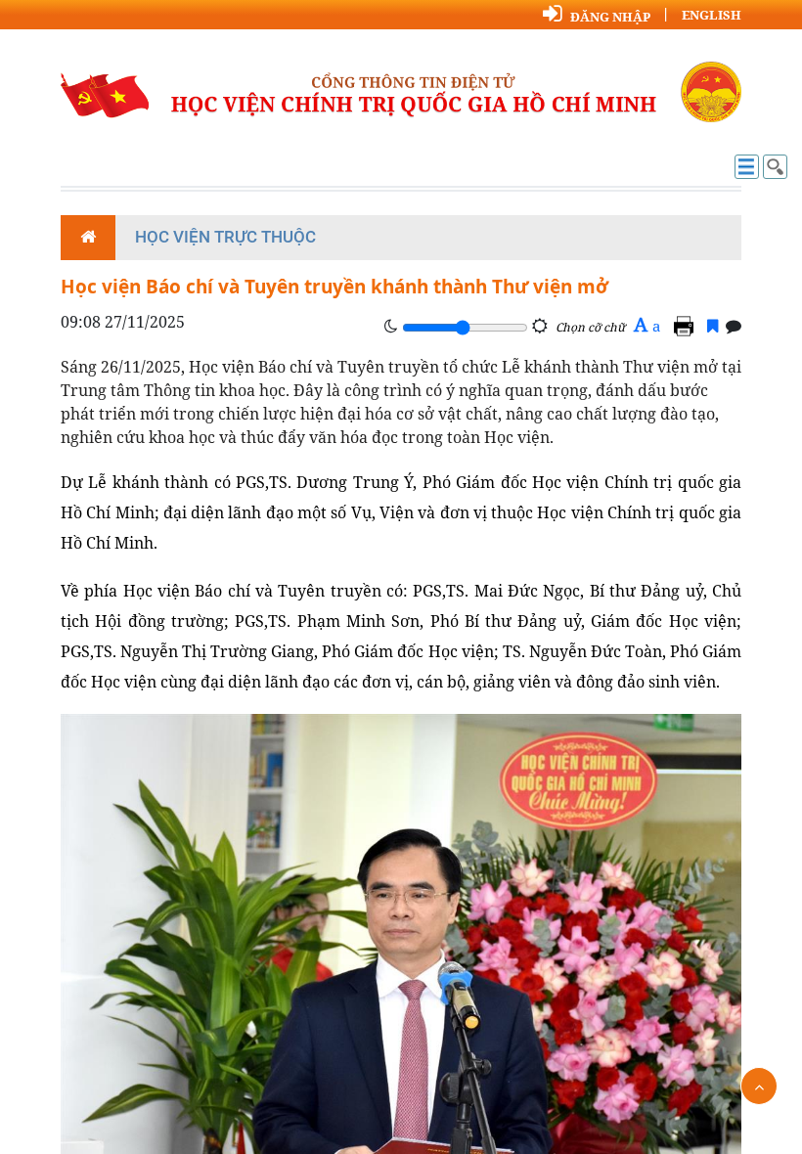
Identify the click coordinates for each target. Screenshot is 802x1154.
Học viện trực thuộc (225, 236)
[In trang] (686, 325)
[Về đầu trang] (759, 1086)
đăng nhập (610, 16)
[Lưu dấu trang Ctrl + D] (712, 325)
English (711, 14)
